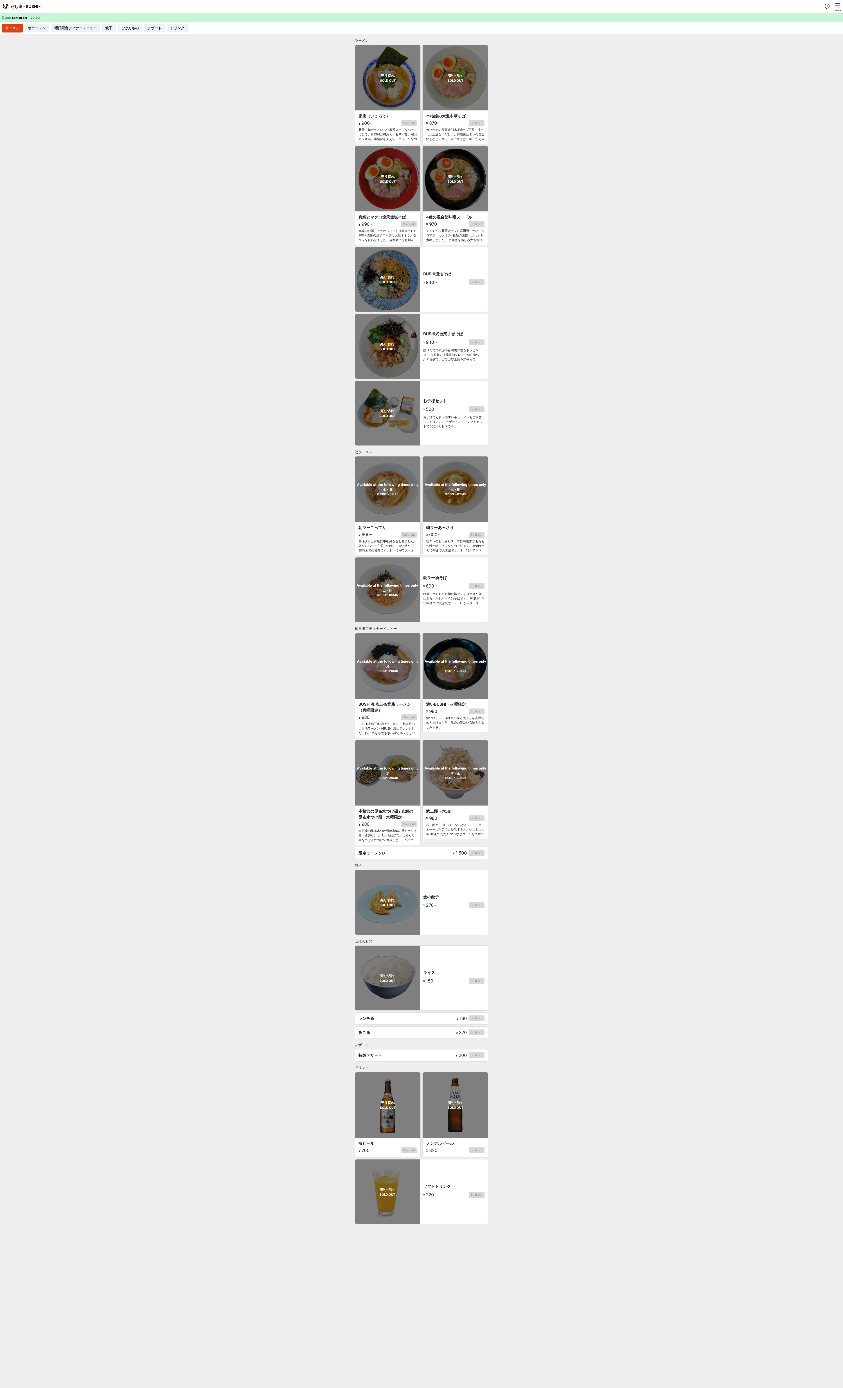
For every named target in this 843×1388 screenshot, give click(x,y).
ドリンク (177, 28)
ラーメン (12, 28)
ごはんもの (130, 28)
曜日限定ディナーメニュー (75, 28)
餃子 (108, 28)
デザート (155, 28)
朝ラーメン (37, 28)
